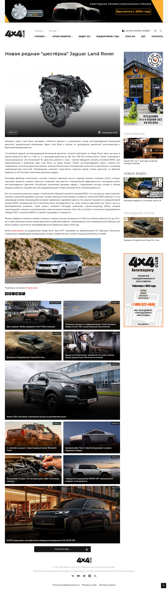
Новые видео (137, 173)
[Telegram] (16, 293)
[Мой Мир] (13, 293)
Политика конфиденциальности (66, 585)
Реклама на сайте (89, 585)
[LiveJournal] (23, 293)
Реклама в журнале (107, 585)
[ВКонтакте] (6, 293)
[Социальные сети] (155, 31)
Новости (12, 133)
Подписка (39, 31)
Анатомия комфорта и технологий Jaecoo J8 (142, 200)
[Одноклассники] (9, 293)
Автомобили (55, 303)
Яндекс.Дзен (32, 288)
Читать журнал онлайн (136, 31)
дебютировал (18, 231)
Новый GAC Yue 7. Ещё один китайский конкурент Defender (131, 162)
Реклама (52, 31)
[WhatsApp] (20, 293)
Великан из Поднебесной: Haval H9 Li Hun (141, 240)
